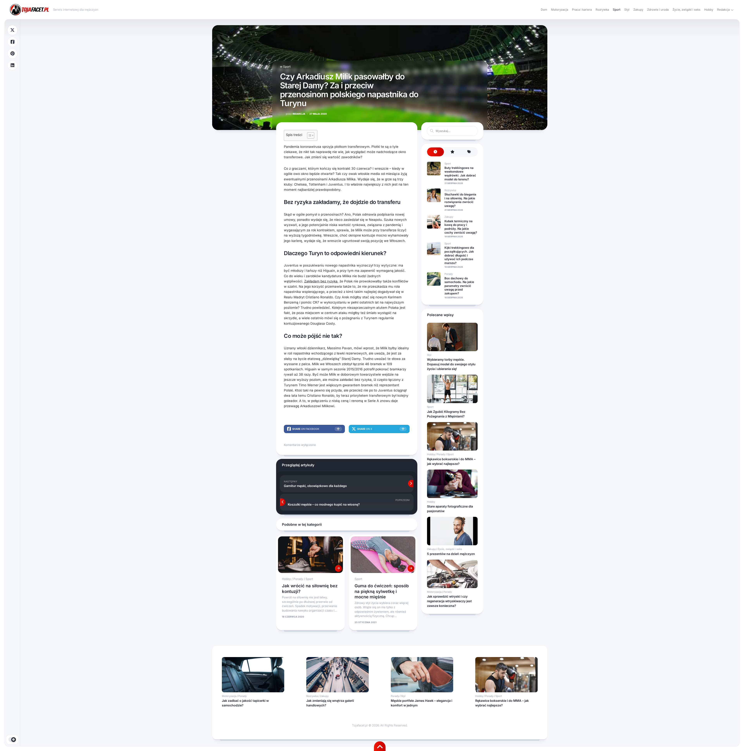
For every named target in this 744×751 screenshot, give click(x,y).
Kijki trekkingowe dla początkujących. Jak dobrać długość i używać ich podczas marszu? (459, 255)
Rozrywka (602, 9)
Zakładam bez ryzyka (321, 281)
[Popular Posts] (452, 152)
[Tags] (469, 152)
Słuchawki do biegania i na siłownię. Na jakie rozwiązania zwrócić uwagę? (460, 200)
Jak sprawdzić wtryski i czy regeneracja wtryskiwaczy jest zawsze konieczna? (449, 601)
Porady (298, 579)
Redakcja (723, 9)
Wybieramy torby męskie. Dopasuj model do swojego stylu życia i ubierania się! (451, 364)
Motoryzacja (559, 9)
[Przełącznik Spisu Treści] (308, 135)
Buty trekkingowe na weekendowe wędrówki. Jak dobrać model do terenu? (460, 173)
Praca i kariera (582, 9)
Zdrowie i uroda (658, 9)
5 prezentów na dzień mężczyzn (451, 554)
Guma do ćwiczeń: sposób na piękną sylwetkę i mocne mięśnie (382, 591)
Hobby (708, 9)
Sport (616, 9)
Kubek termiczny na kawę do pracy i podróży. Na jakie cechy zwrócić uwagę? (460, 226)
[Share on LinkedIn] (12, 65)
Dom (544, 9)
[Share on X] (12, 30)
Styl (626, 9)
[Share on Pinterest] (12, 53)
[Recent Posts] (435, 152)
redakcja (295, 113)
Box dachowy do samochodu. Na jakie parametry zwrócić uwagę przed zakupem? (459, 285)
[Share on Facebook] (12, 42)
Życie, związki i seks (686, 9)
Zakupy (638, 9)
